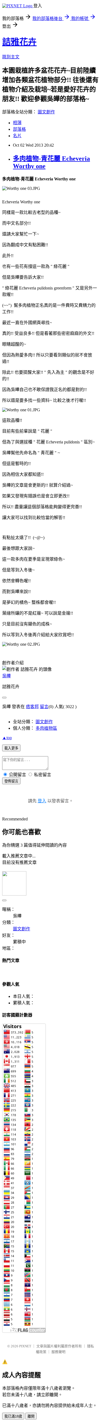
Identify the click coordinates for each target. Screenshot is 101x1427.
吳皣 (6, 676)
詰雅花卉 (19, 42)
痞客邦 (32, 706)
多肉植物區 (46, 728)
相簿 (17, 122)
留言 (44, 706)
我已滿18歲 (13, 1416)
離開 (30, 1416)
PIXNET (25, 1346)
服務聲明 (58, 1352)
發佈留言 (11, 781)
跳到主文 (10, 57)
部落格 (19, 129)
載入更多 (11, 748)
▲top (7, 737)
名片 (17, 135)
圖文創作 (46, 112)
